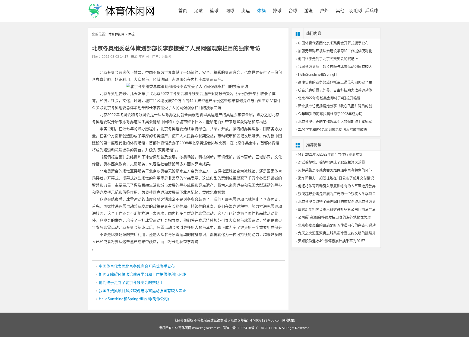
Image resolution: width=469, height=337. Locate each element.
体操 (261, 10)
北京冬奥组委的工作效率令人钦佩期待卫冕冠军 (335, 122)
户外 (324, 10)
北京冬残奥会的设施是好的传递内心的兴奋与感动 (337, 225)
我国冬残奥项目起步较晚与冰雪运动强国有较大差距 (142, 290)
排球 (277, 10)
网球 (230, 10)
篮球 (214, 10)
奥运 (245, 10)
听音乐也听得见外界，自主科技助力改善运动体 (335, 90)
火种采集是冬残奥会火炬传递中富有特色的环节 (335, 170)
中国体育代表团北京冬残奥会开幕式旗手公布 (137, 266)
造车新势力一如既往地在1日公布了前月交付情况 (336, 178)
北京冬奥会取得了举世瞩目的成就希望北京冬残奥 (337, 202)
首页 (182, 10)
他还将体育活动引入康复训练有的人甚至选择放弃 (337, 186)
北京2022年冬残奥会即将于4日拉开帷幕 (329, 98)
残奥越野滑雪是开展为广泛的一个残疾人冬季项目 (337, 194)
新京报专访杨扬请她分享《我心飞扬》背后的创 (335, 106)
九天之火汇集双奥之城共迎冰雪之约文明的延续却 (337, 233)
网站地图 (288, 320)
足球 (198, 10)
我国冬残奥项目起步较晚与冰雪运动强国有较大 (335, 67)
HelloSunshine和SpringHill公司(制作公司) (134, 299)
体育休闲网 (116, 34)
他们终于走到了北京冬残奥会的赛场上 (131, 282)
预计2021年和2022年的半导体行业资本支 (330, 154)
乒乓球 (371, 10)
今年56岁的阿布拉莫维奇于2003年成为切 (330, 114)
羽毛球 (355, 10)
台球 (293, 10)
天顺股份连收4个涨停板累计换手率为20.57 (331, 241)
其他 (340, 10)
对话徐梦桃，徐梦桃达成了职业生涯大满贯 (331, 162)
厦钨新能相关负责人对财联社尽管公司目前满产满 (337, 209)
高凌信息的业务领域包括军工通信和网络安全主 (335, 82)
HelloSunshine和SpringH (317, 74)
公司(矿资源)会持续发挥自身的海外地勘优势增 (334, 217)
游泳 (308, 10)
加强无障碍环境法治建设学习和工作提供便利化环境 (142, 274)
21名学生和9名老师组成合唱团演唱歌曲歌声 (332, 129)
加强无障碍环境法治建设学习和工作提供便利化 (335, 51)
